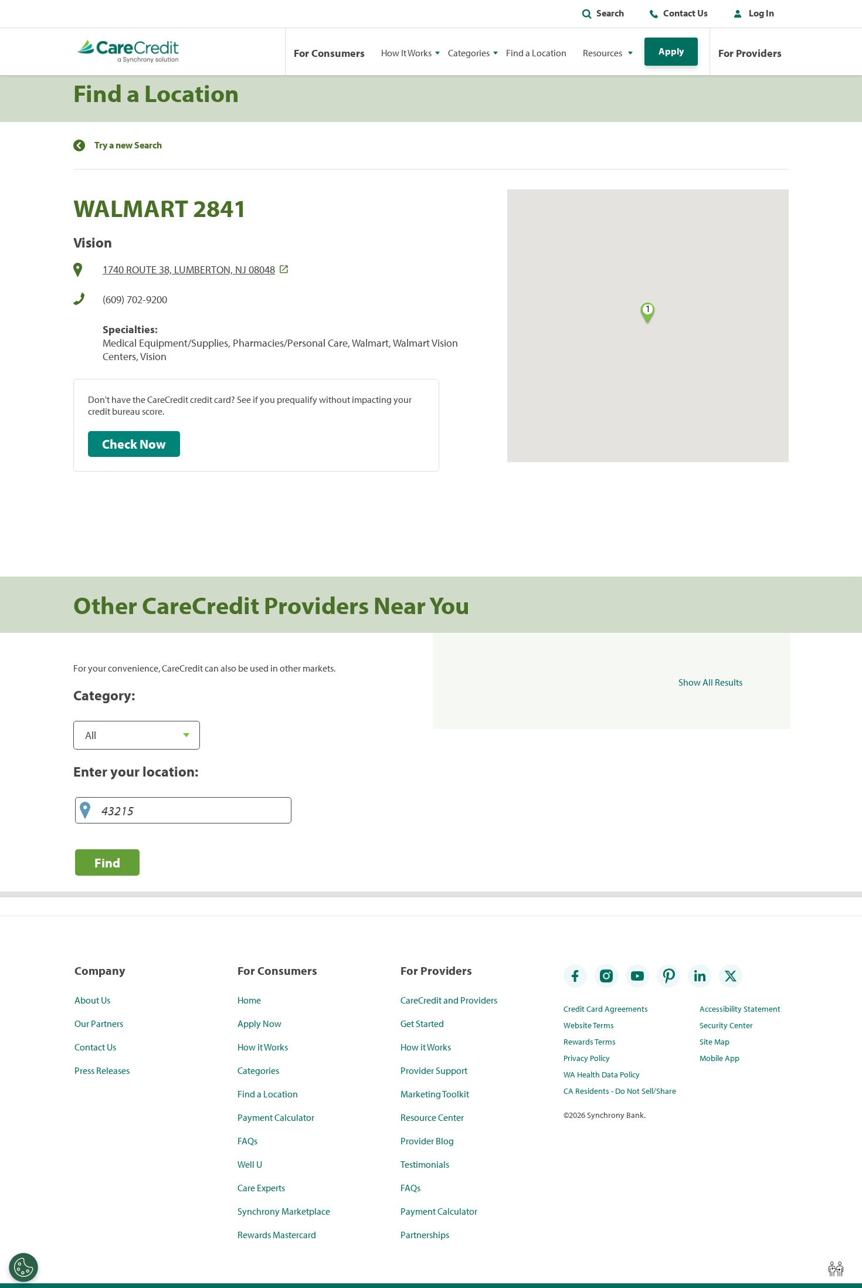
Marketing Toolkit (435, 1094)
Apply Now (259, 1023)
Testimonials (425, 1164)
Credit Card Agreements (606, 1009)
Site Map (714, 1041)
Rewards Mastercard (276, 1234)
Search (610, 13)
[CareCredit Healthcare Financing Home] (128, 51)
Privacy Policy (587, 1058)
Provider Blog (427, 1141)
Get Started (422, 1023)
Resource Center (432, 1117)
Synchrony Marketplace (283, 1211)
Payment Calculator (275, 1117)
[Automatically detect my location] (85, 810)
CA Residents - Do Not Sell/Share (620, 1091)
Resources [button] (602, 53)
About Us (92, 1000)
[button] (751, 15)
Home (249, 1000)
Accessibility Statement (740, 1009)
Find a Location (536, 53)
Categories (258, 1070)
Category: (104, 695)
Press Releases (102, 1070)
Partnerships (425, 1234)
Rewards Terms (590, 1041)
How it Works (262, 1047)
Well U (249, 1164)
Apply (671, 51)
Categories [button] (469, 53)
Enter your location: (135, 771)
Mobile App (719, 1058)
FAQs (247, 1141)
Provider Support (434, 1070)
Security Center (726, 1025)
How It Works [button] (406, 53)
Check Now (134, 444)
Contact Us (685, 13)
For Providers (750, 53)
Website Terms (589, 1025)
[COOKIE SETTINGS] (23, 1267)
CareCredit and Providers (449, 1000)
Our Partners (98, 1023)
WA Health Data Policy (602, 1074)
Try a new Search (128, 145)
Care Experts (261, 1188)
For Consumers (329, 53)
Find (107, 862)
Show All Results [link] (710, 682)
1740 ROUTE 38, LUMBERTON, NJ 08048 (189, 269)
